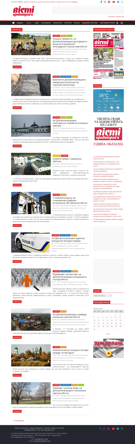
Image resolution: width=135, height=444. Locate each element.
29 (116, 326)
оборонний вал (80, 92)
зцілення (71, 319)
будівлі (74, 205)
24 (94, 326)
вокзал (74, 243)
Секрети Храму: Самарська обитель (67, 160)
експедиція (68, 90)
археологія (83, 49)
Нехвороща (71, 92)
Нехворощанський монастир (61, 54)
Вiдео (37, 23)
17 (94, 323)
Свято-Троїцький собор (65, 210)
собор (67, 360)
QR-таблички (67, 205)
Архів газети (57, 23)
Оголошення (46, 23)
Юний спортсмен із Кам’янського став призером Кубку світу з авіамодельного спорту (106, 164)
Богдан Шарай (66, 243)
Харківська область (76, 325)
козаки (65, 355)
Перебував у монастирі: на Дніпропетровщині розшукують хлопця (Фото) (70, 277)
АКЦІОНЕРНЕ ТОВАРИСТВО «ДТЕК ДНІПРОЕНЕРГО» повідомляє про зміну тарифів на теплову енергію (106, 186)
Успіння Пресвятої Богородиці (74, 95)
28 (112, 326)
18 (99, 323)
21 (112, 323)
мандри (55, 398)
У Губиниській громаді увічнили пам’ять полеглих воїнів (42, 2)
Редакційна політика (90, 23)
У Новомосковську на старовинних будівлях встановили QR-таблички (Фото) (70, 200)
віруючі (65, 319)
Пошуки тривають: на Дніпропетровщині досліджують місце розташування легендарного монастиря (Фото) (70, 42)
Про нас (77, 23)
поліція (76, 248)
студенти (73, 54)
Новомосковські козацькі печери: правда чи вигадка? (71, 351)
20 (107, 323)
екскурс (78, 205)
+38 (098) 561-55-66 (41, 439)
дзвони (65, 396)
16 (120, 320)
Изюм (76, 319)
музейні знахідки (58, 92)
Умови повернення (36, 428)
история (74, 90)
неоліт (65, 92)
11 (99, 320)
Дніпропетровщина (58, 51)
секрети (64, 166)
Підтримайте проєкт (107, 23)
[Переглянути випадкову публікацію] (121, 23)
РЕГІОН (63, 36)
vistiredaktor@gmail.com (42, 441)
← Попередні (18, 420)
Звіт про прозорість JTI (46, 430)
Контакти (68, 23)
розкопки (55, 95)
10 (94, 320)
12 (103, 320)
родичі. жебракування (69, 284)
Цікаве (69, 36)
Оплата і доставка (21, 428)
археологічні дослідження (71, 49)
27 (107, 326)
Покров (67, 325)
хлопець (54, 251)
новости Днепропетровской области (63, 322)
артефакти (74, 87)
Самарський (73, 164)
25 (99, 326)
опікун (71, 248)
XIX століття (66, 87)
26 (103, 326)
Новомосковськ (63, 208)
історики (67, 51)
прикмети (81, 248)
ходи (71, 360)
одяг (54, 284)
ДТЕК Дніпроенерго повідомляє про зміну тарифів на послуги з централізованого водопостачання (107, 199)
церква (76, 401)
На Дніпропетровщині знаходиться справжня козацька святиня (70, 123)
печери (62, 360)
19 (103, 323)
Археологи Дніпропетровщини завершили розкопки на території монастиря (69, 82)
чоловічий (75, 166)
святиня (70, 401)
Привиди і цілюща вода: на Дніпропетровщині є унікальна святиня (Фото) (69, 390)
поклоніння (60, 325)
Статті (28, 23)
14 (112, 320)
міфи (69, 355)
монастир (74, 51)
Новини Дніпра (65, 76)
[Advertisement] (88, 10)
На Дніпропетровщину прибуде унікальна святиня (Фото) (69, 315)
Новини (20, 23)
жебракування (61, 246)
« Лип (108, 334)
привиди (67, 398)
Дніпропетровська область (71, 128)
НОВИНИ (56, 36)
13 (107, 320)
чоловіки (85, 284)
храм (69, 166)
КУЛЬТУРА (56, 155)
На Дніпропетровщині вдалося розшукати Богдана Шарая (68, 239)
